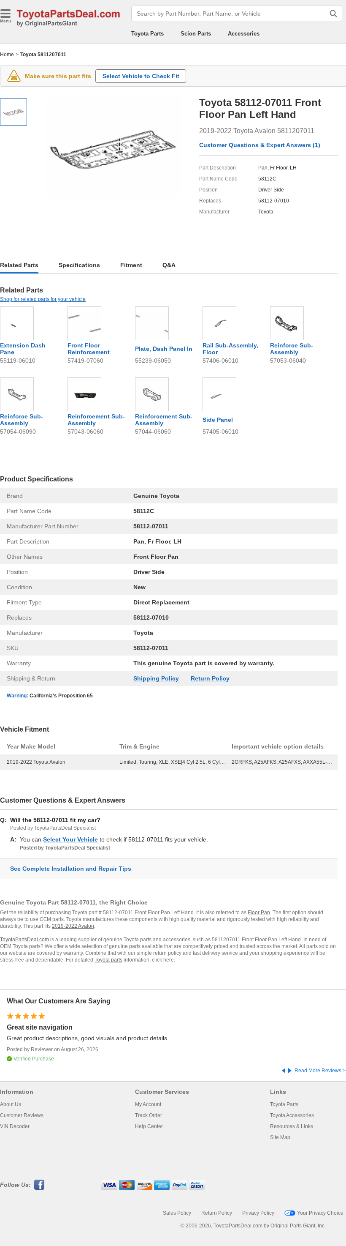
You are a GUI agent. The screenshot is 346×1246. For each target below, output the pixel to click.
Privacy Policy (258, 1213)
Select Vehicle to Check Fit (141, 76)
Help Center (149, 1126)
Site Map (280, 1137)
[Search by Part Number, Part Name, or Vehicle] (333, 13)
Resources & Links (291, 1126)
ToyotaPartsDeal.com (24, 940)
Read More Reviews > (320, 1071)
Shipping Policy (156, 678)
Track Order (148, 1115)
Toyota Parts (147, 33)
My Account (148, 1104)
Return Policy (210, 678)
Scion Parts (196, 33)
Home (7, 54)
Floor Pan (259, 912)
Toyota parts (108, 960)
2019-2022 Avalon (73, 926)
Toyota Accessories (292, 1115)
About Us (10, 1104)
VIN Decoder (15, 1126)
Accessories (244, 33)
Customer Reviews (21, 1115)
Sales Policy (177, 1213)
